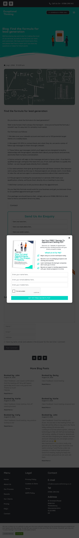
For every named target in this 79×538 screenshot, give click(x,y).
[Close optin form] (69, 238)
